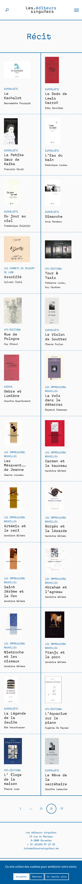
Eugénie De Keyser (57, 727)
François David (13, 168)
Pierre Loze (11, 788)
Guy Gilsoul (11, 343)
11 (41, 808)
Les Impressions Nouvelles (55, 388)
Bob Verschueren (14, 727)
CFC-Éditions (53, 268)
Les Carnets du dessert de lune (19, 270)
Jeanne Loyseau (13, 474)
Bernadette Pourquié (17, 103)
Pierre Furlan (54, 343)
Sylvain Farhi (13, 281)
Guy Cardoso (52, 286)
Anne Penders (53, 221)
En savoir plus (56, 876)
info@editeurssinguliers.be (41, 848)
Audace (8, 386)
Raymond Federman (56, 409)
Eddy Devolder (54, 107)
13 (61, 808)
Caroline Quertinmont (17, 400)
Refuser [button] (37, 876)
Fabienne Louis (54, 282)
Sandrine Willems (55, 470)
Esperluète (11, 88)
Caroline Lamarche (56, 788)
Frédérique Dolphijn (17, 225)
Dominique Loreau (56, 164)
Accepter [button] (21, 876)
